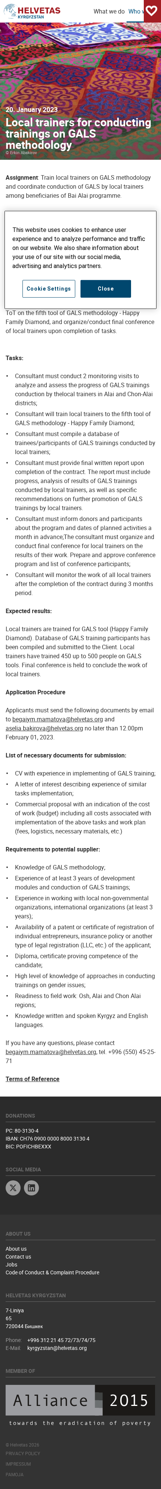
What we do (109, 11)
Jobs (11, 1264)
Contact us (18, 1256)
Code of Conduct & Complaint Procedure (52, 1272)
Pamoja (15, 1474)
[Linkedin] (31, 1188)
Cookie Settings (49, 289)
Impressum (18, 1464)
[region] (80, 260)
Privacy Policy (23, 1453)
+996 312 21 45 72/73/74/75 (61, 1340)
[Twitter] (13, 1188)
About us (16, 1248)
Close (106, 289)
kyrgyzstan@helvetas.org (57, 1347)
